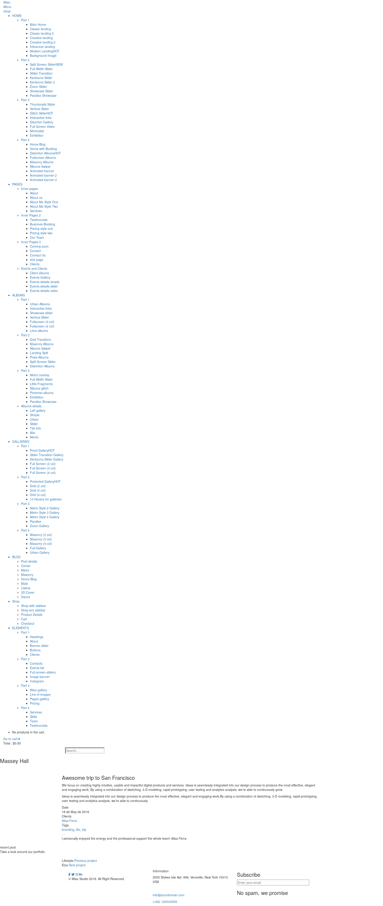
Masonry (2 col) (41, 534)
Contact (35, 250)
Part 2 (25, 60)
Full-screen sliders (43, 672)
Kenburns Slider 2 (42, 82)
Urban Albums (40, 304)
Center (26, 565)
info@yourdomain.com (168, 895)
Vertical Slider (39, 108)
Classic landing (40, 29)
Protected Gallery (45, 481)
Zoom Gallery (39, 526)
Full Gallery (38, 548)
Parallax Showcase (43, 95)
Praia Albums (39, 357)
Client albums (39, 273)
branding (68, 829)
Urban (34, 419)
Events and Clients (34, 268)
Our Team (37, 237)
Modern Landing (44, 51)
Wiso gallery (38, 690)
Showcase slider (41, 313)
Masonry (27, 574)
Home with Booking (43, 148)
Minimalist (37, 131)
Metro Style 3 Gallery (44, 512)
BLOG (16, 557)
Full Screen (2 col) (43, 463)
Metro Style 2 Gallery (44, 508)
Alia (32, 432)
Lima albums (39, 330)
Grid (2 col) (38, 486)
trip (84, 829)
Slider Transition (41, 73)
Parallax (35, 521)
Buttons (35, 650)
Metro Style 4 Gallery (44, 517)
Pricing (34, 703)
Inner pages (29, 188)
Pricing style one (41, 228)
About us (36, 197)
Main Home (38, 24)
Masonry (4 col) (41, 543)
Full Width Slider (41, 69)
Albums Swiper (40, 166)
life (78, 829)
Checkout (27, 623)
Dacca (25, 597)
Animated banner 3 (43, 179)
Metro (25, 570)
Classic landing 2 (42, 33)
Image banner (40, 676)
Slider (34, 423)
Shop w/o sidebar (33, 610)
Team (34, 721)
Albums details (31, 406)
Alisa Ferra (69, 820)
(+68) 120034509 (165, 901)
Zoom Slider (38, 86)
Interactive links (41, 117)
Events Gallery (40, 277)
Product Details (31, 614)
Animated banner (42, 171)
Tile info (35, 428)
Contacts (36, 663)
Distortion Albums (45, 153)
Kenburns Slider (41, 77)
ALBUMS (18, 295)
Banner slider (39, 645)
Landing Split (39, 353)
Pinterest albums (41, 392)
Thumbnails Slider (42, 104)
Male (24, 583)
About (34, 193)
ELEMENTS (20, 628)
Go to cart (10, 739)
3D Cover (27, 592)
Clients (34, 264)
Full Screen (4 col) (43, 472)
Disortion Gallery (41, 122)
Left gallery (37, 410)
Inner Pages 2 (31, 215)
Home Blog (37, 144)
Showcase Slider (41, 91)
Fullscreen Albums (43, 157)
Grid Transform (40, 339)
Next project (77, 865)
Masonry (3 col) (41, 539)
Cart (24, 619)
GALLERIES (20, 441)
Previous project (85, 860)
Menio (34, 437)
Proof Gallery (42, 450)
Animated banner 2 (43, 175)
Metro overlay (39, 375)
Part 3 (25, 100)
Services (36, 211)
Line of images (40, 694)
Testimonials (38, 219)
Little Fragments (41, 384)
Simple (34, 415)
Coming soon (39, 246)
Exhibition (36, 135)
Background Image (43, 55)
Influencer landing (42, 46)
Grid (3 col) (38, 490)
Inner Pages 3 (31, 242)
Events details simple (44, 282)
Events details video (44, 290)
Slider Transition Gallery (46, 455)
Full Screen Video (42, 126)
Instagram (37, 681)
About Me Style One (44, 202)
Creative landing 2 (42, 42)
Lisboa (25, 588)
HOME (16, 15)
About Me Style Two (44, 206)
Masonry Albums (41, 162)
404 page (36, 259)
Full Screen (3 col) (43, 468)
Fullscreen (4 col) (42, 326)
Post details (29, 561)
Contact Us (37, 255)
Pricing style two (41, 233)
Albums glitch (39, 388)
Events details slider (44, 286)
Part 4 (25, 140)
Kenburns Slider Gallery (46, 459)
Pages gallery (39, 699)
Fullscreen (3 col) (42, 321)
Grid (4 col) (38, 494)
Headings (36, 636)
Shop (16, 601)
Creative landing (41, 37)
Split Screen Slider (46, 64)
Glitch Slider (41, 113)
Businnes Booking (42, 224)
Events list (37, 668)
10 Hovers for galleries (46, 499)
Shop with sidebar (33, 605)
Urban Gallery (39, 552)
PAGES (17, 184)
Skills (33, 716)
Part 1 (25, 20)
